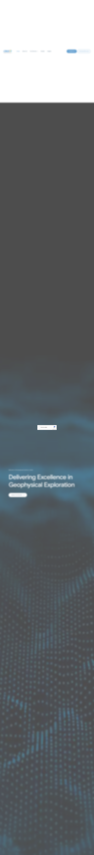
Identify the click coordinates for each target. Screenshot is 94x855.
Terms (55, 429)
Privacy (53, 429)
